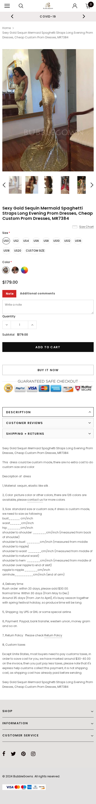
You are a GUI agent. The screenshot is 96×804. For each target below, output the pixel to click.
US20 (17, 251)
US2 (16, 241)
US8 (46, 241)
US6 (36, 241)
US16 (78, 241)
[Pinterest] (23, 753)
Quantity (8, 316)
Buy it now (48, 370)
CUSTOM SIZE (35, 251)
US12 (67, 241)
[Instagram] (33, 753)
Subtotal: (8, 335)
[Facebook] (3, 753)
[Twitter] (13, 753)
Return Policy (53, 635)
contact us (35, 500)
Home (6, 28)
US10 (56, 241)
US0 (6, 241)
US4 (26, 241)
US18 (6, 251)
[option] (47, 16)
